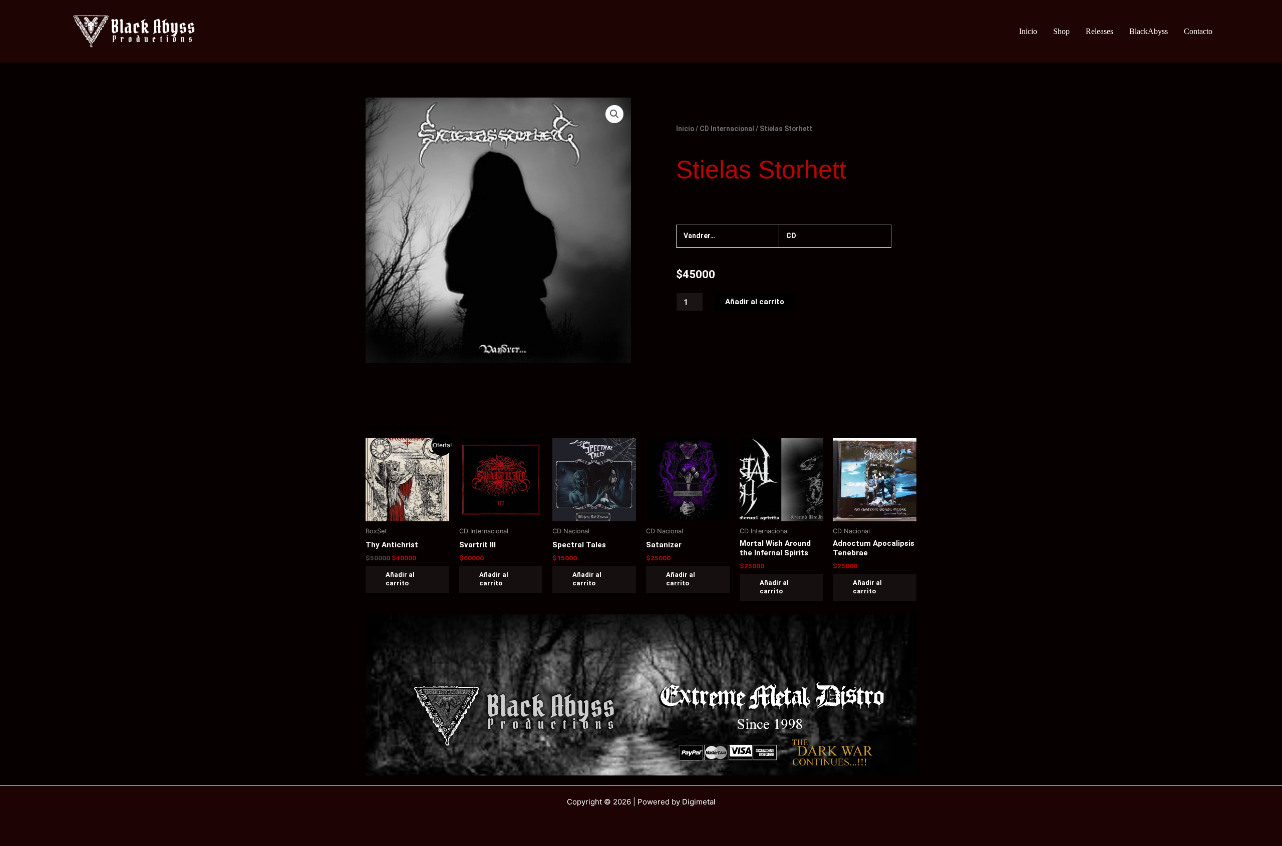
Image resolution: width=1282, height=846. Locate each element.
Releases (1099, 31)
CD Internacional (727, 129)
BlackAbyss (1148, 31)
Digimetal (699, 801)
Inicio (1028, 31)
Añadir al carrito (754, 301)
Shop (1061, 31)
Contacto (1198, 31)
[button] (614, 114)
